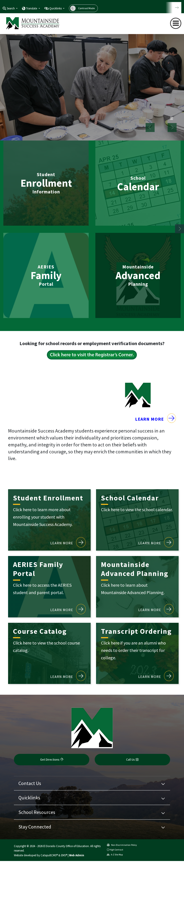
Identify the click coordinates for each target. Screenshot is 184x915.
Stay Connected (34, 827)
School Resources (36, 812)
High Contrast (116, 849)
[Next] (173, 7)
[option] (92, 86)
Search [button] (11, 8)
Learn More (150, 419)
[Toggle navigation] (175, 23)
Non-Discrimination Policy (124, 845)
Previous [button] (150, 127)
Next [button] (172, 127)
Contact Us (29, 783)
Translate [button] (32, 8)
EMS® (64, 855)
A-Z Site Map (116, 854)
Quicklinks (29, 797)
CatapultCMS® (49, 855)
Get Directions (50, 759)
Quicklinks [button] (55, 8)
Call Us (131, 759)
